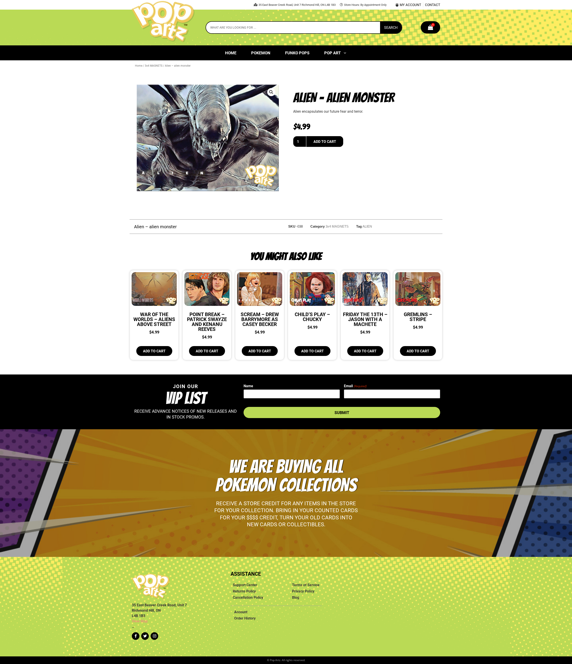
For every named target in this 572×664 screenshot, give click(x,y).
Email (355, 386)
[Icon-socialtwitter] (145, 636)
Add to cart (324, 141)
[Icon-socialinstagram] (154, 636)
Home (230, 52)
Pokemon (260, 52)
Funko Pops (297, 52)
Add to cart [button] (154, 351)
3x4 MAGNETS (153, 65)
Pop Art (332, 52)
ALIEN (367, 226)
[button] (271, 92)
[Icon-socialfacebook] (135, 636)
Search (390, 27)
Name (248, 386)
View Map (140, 621)
